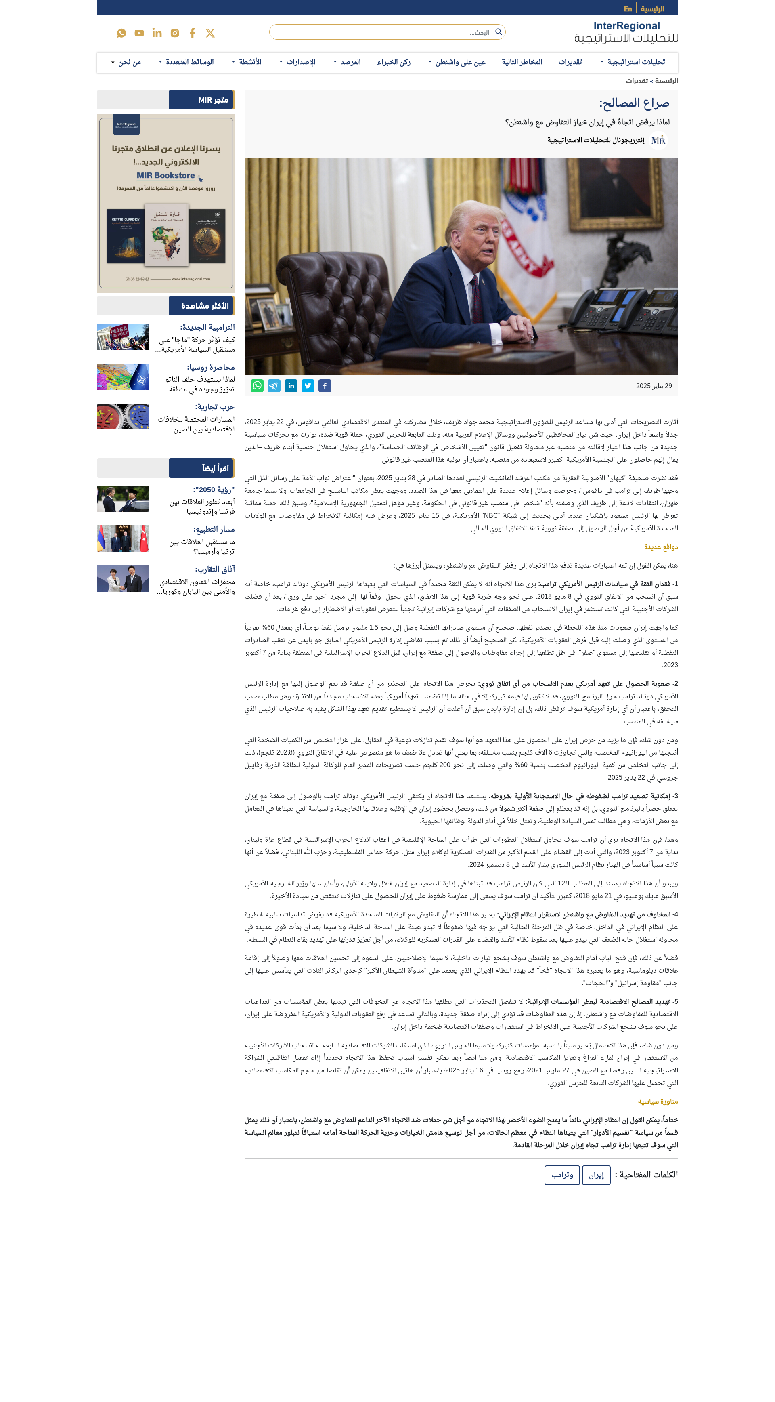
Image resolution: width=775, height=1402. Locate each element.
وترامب (562, 1175)
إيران (596, 1175)
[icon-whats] (121, 33)
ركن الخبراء (394, 62)
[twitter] (210, 33)
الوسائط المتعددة (190, 62)
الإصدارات (301, 62)
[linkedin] (157, 33)
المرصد (351, 62)
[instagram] (175, 33)
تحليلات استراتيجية (636, 62)
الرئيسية (652, 7)
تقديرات (570, 62)
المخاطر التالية (522, 62)
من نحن (129, 62)
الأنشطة (250, 62)
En (628, 7)
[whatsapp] (257, 385)
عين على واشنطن (461, 62)
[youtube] (139, 33)
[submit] (498, 31)
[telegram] (274, 385)
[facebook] (192, 33)
